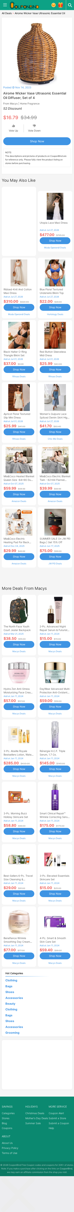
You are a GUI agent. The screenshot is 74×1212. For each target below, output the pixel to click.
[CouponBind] (27, 5)
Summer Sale (33, 1123)
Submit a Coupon (59, 1123)
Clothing (11, 980)
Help (51, 1128)
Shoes (9, 992)
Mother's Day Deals (36, 1118)
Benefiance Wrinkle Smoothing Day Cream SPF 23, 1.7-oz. (17, 942)
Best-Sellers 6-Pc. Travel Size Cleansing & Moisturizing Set (18, 879)
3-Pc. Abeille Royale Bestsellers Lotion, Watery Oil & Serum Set (19, 754)
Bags (8, 986)
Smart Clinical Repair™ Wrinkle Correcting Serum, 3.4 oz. (55, 817)
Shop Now (37, 141)
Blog (4, 1123)
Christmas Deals (34, 1113)
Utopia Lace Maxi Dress (54, 222)
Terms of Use (9, 1152)
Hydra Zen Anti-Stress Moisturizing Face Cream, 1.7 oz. (18, 692)
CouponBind (66, 1168)
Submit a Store (57, 1118)
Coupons (7, 1128)
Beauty (10, 1003)
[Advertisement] (19, 221)
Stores (5, 1118)
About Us (7, 1142)
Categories (8, 1113)
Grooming (12, 1032)
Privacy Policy (10, 1147)
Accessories (14, 998)
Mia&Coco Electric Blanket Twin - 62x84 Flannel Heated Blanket (55, 480)
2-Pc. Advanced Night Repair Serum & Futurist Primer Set (53, 630)
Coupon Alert (56, 1113)
